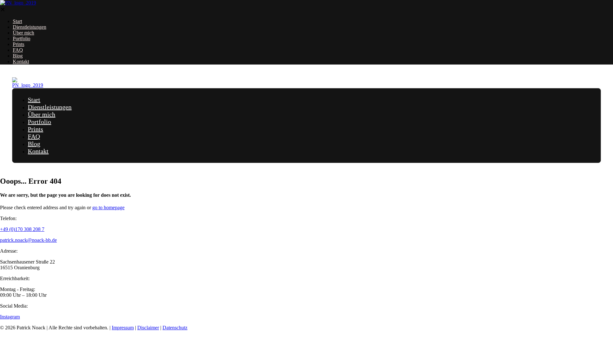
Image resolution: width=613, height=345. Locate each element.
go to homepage (108, 207)
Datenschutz (175, 327)
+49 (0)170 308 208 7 (22, 229)
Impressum (123, 327)
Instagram (10, 316)
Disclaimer (148, 327)
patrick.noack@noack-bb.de (28, 240)
